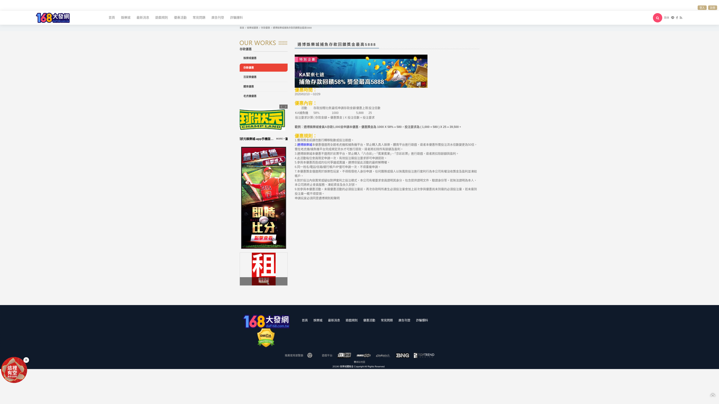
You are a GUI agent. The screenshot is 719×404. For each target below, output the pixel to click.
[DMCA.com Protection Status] (266, 337)
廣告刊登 (217, 17)
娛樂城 (126, 17)
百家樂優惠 (250, 76)
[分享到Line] (672, 17)
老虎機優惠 (250, 95)
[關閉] (26, 360)
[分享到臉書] (677, 17)
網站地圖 (360, 362)
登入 (702, 7)
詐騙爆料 (236, 17)
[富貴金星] (264, 120)
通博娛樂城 (304, 144)
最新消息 (142, 17)
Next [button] (285, 107)
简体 (666, 17)
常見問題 (199, 17)
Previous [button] (281, 107)
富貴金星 (246, 138)
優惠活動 (180, 17)
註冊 (712, 7)
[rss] (681, 17)
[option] (264, 123)
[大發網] (53, 17)
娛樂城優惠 (250, 57)
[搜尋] (657, 17)
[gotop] (712, 394)
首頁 (112, 17)
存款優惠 (248, 67)
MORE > (283, 138)
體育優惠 (248, 86)
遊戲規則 (161, 17)
